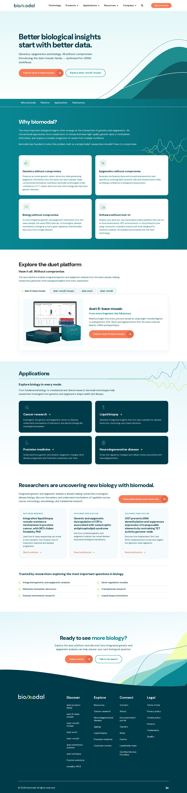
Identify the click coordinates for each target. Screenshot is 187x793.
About (123, 711)
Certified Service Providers (128, 753)
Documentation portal (128, 719)
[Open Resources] (117, 5)
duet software (74, 753)
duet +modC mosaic (73, 724)
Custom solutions (75, 760)
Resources (99, 705)
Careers (124, 726)
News (122, 733)
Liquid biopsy (109, 414)
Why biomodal (28, 102)
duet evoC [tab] (87, 291)
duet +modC (73, 738)
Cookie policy (154, 717)
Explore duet (76, 659)
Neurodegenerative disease (119, 449)
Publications (78, 102)
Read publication (82, 552)
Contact (124, 705)
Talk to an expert (108, 659)
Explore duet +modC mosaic (85, 72)
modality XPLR (74, 766)
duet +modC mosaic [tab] (63, 291)
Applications (60, 102)
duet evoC (72, 732)
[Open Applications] (99, 5)
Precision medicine (36, 449)
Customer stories (102, 745)
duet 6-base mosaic (73, 715)
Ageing (97, 726)
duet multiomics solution (75, 746)
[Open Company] (135, 5)
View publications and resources (141, 499)
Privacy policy (154, 711)
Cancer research (35, 414)
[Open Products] (78, 5)
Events (123, 739)
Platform (45, 102)
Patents (151, 724)
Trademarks (153, 730)
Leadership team (128, 745)
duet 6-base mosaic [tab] (35, 291)
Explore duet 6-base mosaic (38, 72)
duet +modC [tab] (106, 291)
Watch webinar (30, 552)
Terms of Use (153, 705)
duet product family (73, 706)
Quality (150, 736)
